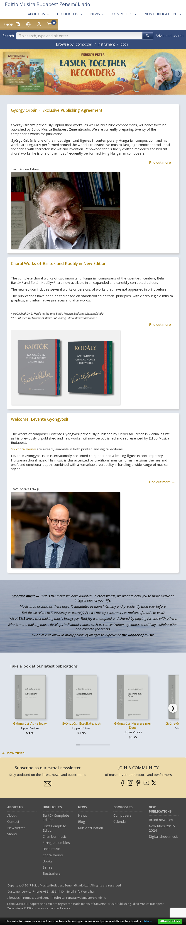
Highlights (52, 807)
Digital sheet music (163, 836)
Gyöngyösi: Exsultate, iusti (81, 723)
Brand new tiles (161, 819)
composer (84, 44)
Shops (12, 834)
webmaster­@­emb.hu (91, 898)
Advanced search (170, 36)
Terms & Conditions (36, 898)
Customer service (19, 891)
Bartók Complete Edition (56, 817)
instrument (106, 44)
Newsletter (16, 827)
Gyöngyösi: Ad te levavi (30, 723)
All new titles (13, 752)
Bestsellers (52, 873)
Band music (51, 848)
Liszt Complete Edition (54, 828)
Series (47, 867)
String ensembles (56, 842)
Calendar (120, 821)
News (82, 807)
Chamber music (54, 836)
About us (15, 807)
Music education (90, 827)
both (124, 44)
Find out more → (162, 162)
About (12, 815)
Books (47, 861)
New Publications (160, 809)
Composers (123, 807)
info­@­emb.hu (84, 891)
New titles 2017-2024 (162, 828)
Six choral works (23, 449)
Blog (81, 821)
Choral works (53, 855)
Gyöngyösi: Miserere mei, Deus (133, 725)
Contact (13, 821)
